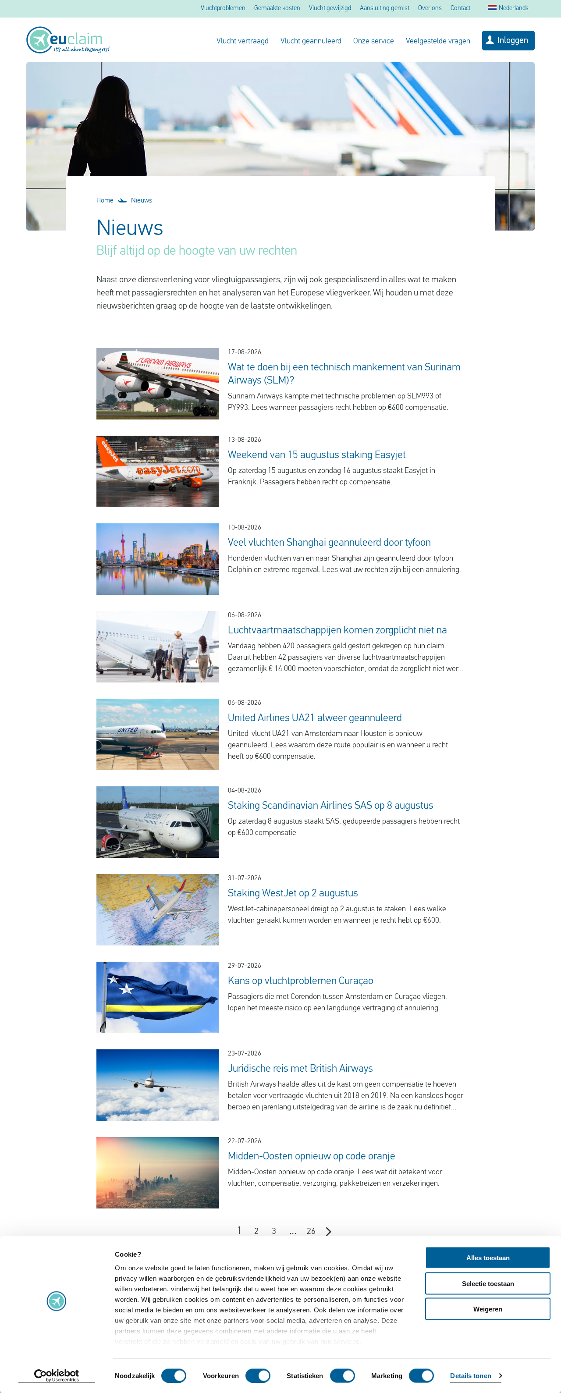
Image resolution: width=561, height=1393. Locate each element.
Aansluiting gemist (384, 8)
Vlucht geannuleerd (310, 42)
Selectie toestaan (488, 1283)
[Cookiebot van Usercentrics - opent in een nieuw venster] (56, 1375)
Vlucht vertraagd (243, 42)
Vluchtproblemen (223, 8)
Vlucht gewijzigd (330, 8)
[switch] (257, 1375)
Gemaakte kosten (277, 8)
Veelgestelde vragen (438, 42)
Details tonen (470, 1375)
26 (311, 1231)
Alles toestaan (488, 1258)
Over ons (430, 8)
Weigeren (487, 1309)
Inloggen (512, 40)
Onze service (373, 42)
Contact (460, 8)
